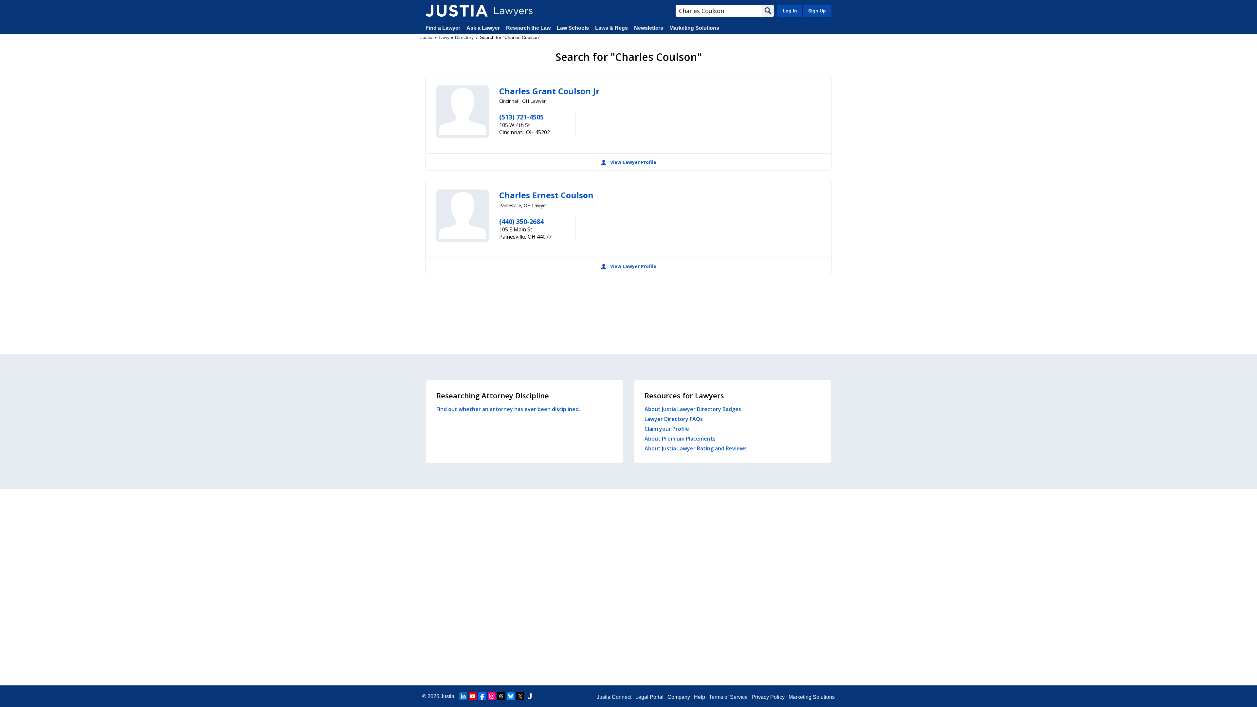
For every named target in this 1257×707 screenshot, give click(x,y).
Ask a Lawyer (483, 28)
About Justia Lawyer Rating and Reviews (696, 448)
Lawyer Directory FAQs (674, 419)
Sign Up (817, 10)
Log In (790, 10)
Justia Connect (614, 697)
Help (699, 697)
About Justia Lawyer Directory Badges (693, 409)
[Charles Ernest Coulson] (462, 216)
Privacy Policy (768, 697)
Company (678, 697)
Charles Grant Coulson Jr (549, 91)
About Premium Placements (680, 438)
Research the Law (528, 28)
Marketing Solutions (694, 28)
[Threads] (501, 696)
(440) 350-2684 (521, 221)
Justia (426, 37)
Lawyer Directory (456, 37)
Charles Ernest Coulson (546, 195)
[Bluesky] (511, 696)
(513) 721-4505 (521, 117)
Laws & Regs (611, 28)
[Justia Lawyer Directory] (457, 11)
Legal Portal (649, 697)
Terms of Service (728, 697)
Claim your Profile (667, 428)
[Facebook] (482, 696)
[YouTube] (473, 696)
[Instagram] (492, 696)
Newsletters (648, 28)
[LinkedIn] (463, 696)
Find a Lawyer (443, 28)
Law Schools (573, 28)
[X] (520, 696)
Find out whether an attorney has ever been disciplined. (508, 409)
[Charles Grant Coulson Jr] (462, 111)
